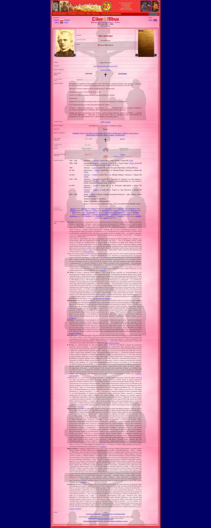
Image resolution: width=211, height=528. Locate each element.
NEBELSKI (84, 208)
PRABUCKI (73, 210)
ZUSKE (105, 218)
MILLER (72, 208)
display (57, 22)
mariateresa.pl (119, 521)
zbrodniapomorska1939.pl (73, 375)
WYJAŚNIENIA (81, 13)
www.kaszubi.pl (89, 513)
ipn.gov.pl (85, 251)
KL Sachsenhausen (98, 133)
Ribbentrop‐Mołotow (108, 135)
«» (83, 133)
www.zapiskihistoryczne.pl (107, 513)
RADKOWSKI (105, 210)
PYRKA (87, 210)
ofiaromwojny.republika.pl (114, 342)
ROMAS (125, 210)
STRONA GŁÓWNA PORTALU (60, 13)
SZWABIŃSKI (114, 214)
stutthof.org (107, 342)
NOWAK (93, 208)
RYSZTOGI (134, 210)
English (150, 20)
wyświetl (56, 20)
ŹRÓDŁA (88, 13)
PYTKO (95, 210)
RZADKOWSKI (91, 212)
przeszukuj (67, 20)
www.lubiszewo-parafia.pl (119, 513)
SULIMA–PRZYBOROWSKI (100, 214)
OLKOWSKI (108, 208)
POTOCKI (131, 208)
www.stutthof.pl (72, 333)
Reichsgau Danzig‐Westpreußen (94, 135)
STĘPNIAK (136, 212)
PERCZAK (120, 208)
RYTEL (74, 212)
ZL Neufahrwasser (116, 133)
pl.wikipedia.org (91, 251)
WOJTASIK (121, 216)
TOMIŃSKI (99, 216)
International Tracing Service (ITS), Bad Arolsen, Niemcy (101, 518)
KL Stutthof (107, 133)
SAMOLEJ (107, 212)
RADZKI (116, 210)
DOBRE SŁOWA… (96, 13)
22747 (102, 122)
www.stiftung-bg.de (72, 318)
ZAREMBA (138, 216)
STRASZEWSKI (85, 214)
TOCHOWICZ (73, 216)
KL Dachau (107, 122)
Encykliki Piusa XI (120, 135)
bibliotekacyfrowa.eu (88, 521)
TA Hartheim (75, 133)
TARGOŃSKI (126, 214)
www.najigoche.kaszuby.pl (109, 521)
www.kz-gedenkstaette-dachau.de (98, 298)
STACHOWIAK (117, 212)
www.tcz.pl (125, 521)
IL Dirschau (124, 133)
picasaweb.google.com (98, 521)
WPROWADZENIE (72, 13)
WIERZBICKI (110, 216)
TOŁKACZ (88, 216)
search (66, 22)
